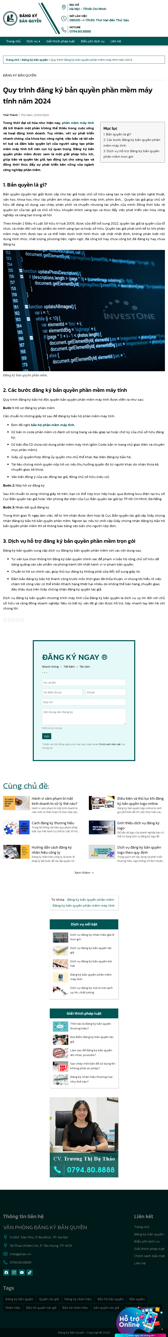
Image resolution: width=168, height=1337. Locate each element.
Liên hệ (139, 1263)
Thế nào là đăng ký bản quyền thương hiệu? (90, 1026)
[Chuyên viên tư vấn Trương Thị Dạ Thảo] (84, 1137)
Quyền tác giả (49, 1299)
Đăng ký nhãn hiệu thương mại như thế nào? (91, 1079)
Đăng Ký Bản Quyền (71, 1332)
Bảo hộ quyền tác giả (41, 1307)
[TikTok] (29, 1272)
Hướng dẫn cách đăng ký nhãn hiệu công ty (52, 850)
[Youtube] (22, 1272)
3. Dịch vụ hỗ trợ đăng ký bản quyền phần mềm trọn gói (131, 153)
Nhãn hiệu (13, 1307)
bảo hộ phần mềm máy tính (52, 424)
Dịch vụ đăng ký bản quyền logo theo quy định (139, 850)
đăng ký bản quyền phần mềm (90, 899)
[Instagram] (14, 1272)
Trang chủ (141, 1226)
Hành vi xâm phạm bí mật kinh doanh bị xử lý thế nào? (54, 801)
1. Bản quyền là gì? (117, 134)
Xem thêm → (84, 872)
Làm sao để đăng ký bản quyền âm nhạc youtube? (91, 1052)
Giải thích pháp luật (149, 1248)
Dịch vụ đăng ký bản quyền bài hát (91, 963)
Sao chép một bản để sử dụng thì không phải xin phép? (92, 1065)
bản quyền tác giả (106, 1307)
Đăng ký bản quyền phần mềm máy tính (84, 905)
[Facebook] (6, 1272)
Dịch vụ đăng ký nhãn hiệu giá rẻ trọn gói (92, 937)
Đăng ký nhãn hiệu (78, 1299)
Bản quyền (137, 1299)
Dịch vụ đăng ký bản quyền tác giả (91, 950)
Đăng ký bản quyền (19, 75)
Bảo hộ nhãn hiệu (75, 1307)
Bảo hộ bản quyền (111, 1299)
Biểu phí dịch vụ (147, 1241)
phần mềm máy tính (78, 122)
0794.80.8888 (80, 31)
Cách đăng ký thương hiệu (53, 822)
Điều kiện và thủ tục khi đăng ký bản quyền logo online (140, 801)
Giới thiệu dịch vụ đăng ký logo (138, 825)
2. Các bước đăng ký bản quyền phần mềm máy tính (131, 142)
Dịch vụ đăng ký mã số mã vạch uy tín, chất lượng (91, 990)
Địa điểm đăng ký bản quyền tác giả (92, 1039)
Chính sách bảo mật (109, 744)
